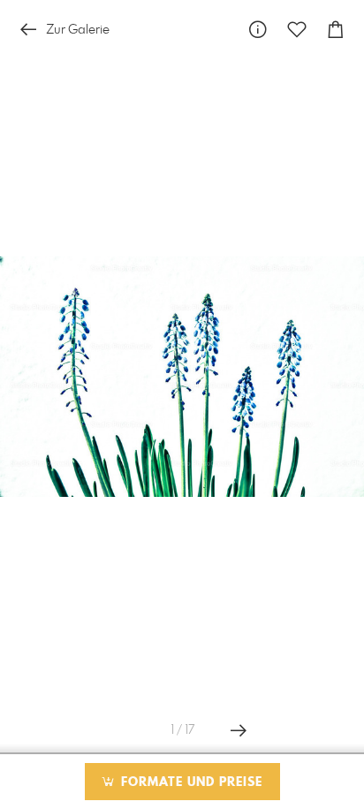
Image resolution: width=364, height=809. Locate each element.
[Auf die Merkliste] (296, 30)
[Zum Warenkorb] (335, 30)
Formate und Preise (189, 782)
